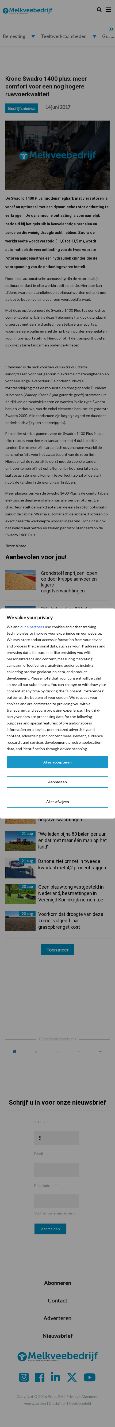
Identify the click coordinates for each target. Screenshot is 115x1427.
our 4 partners (32, 626)
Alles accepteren (57, 762)
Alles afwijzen (57, 801)
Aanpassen (57, 782)
